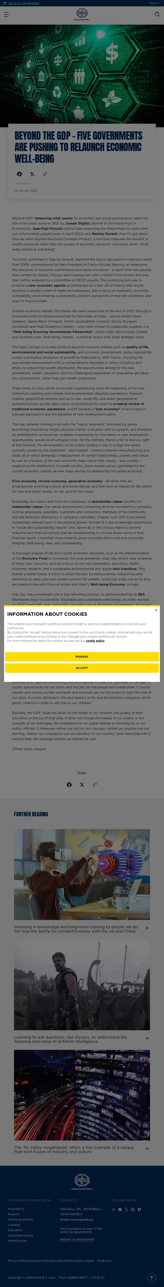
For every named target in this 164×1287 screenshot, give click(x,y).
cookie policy (95, 640)
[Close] (156, 610)
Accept (82, 668)
